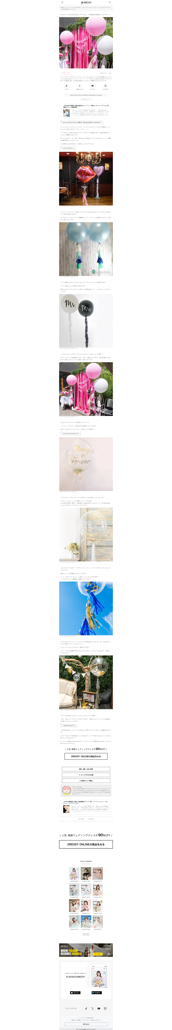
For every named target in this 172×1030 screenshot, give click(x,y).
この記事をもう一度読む (86, 780)
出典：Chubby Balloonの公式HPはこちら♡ (69, 206)
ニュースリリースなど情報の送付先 (86, 1017)
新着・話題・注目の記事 (86, 769)
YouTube (92, 89)
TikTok (66, 89)
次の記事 (91, 819)
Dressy (86, 2)
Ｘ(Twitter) (79, 89)
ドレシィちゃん (77, 787)
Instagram (105, 89)
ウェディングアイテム (86, 7)
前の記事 (80, 819)
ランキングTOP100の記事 (86, 775)
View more (86, 934)
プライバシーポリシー (85, 1020)
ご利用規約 (78, 1020)
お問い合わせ (86, 1024)
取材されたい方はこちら (96, 1020)
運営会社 (73, 1020)
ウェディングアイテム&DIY (73, 7)
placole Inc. (84, 1029)
